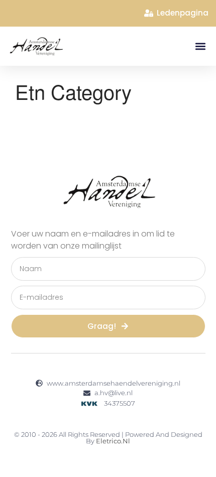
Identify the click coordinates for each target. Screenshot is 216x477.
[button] (200, 46)
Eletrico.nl (113, 441)
